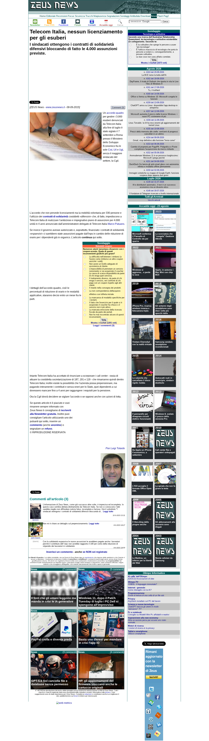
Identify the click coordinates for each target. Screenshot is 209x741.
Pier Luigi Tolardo (115, 448)
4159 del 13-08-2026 (155, 102)
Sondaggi (124, 16)
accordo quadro (115, 113)
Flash (160, 16)
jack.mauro (35, 538)
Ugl (121, 149)
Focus (71, 16)
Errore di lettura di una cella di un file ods (146, 595)
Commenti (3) (118, 107)
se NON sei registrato (95, 552)
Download (145, 16)
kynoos (36, 520)
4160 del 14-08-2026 (155, 94)
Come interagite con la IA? (139, 590)
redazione (88, 694)
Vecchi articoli (154, 200)
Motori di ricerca (136, 626)
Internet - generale (136, 587)
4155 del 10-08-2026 (155, 129)
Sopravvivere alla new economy (143, 618)
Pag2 (166, 16)
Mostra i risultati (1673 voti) (154, 63)
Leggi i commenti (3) (103, 325)
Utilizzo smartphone (137, 633)
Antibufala (135, 16)
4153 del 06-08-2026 (155, 144)
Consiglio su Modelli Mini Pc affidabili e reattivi (148, 614)
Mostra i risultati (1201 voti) (104, 323)
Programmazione (136, 593)
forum (76, 696)
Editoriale (51, 16)
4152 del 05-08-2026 (155, 152)
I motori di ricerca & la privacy (141, 628)
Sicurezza (80, 16)
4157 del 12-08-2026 (155, 111)
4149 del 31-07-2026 (155, 182)
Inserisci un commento (59, 552)
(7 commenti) (70, 569)
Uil (115, 149)
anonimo (56, 425)
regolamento (89, 557)
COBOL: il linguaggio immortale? (142, 584)
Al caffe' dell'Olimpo (137, 576)
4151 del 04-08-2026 (155, 161)
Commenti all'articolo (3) (49, 499)
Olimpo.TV (133, 582)
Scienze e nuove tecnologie (141, 604)
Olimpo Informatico (154, 573)
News (154, 16)
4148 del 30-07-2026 (155, 190)
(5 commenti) (117, 569)
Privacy (131, 599)
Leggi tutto (108, 511)
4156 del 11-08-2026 (155, 120)
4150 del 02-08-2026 (155, 170)
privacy (107, 692)
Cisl (110, 149)
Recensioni (61, 16)
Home (43, 16)
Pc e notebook (135, 612)
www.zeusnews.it (55, 107)
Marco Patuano (116, 224)
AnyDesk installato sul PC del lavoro (144, 601)
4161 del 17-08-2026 (155, 87)
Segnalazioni (113, 16)
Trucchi (89, 16)
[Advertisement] (52, 78)
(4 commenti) (117, 610)
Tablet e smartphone (137, 631)
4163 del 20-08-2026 (155, 72)
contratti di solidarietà (55, 216)
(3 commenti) (70, 652)
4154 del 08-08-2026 (155, 137)
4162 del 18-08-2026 (155, 78)
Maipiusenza (99, 16)
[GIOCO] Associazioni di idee (141, 579)
